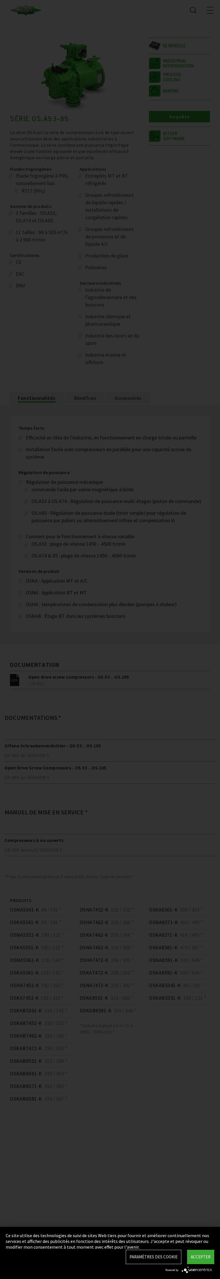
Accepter (201, 1257)
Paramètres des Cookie (153, 1257)
